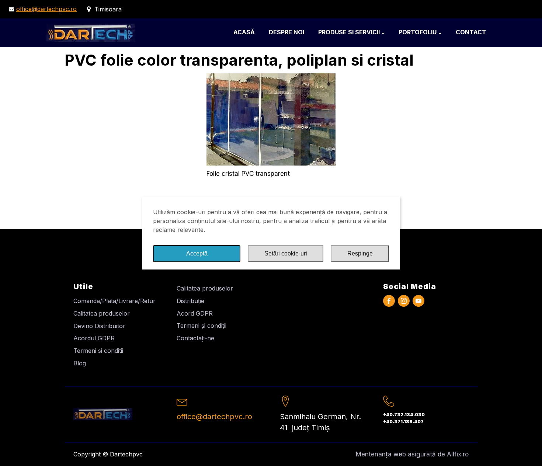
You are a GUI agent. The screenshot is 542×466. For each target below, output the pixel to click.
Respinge (360, 253)
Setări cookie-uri (285, 253)
